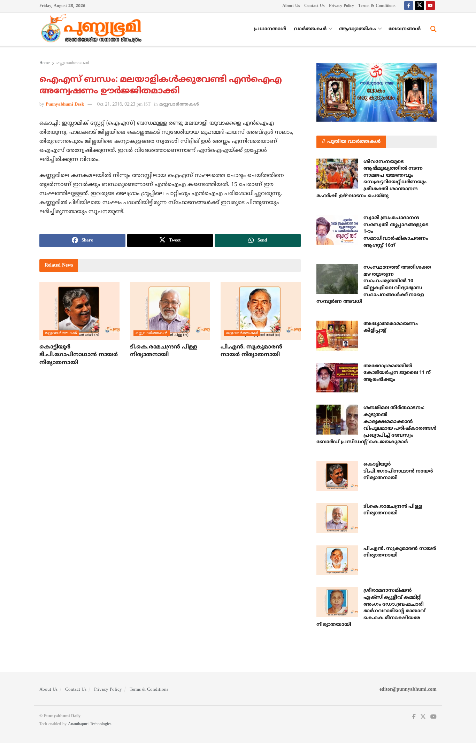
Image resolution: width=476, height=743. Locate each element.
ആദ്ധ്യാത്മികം (357, 29)
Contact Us (314, 6)
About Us (291, 6)
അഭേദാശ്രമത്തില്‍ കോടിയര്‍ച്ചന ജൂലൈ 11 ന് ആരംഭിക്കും (397, 373)
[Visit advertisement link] (376, 92)
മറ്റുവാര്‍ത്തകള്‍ (72, 63)
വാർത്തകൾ (310, 29)
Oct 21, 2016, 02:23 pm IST (124, 104)
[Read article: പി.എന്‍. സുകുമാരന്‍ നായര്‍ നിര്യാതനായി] (261, 310)
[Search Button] (433, 29)
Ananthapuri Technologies (90, 724)
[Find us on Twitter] (419, 6)
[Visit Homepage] (93, 29)
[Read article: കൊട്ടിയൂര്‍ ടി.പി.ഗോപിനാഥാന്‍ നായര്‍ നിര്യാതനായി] (79, 310)
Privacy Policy (341, 6)
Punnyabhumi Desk (65, 104)
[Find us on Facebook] (408, 6)
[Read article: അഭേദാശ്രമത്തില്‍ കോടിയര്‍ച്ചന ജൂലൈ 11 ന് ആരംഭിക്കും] (337, 378)
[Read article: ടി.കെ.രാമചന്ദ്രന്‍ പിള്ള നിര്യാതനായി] (170, 310)
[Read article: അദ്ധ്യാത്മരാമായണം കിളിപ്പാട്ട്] (337, 336)
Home (44, 63)
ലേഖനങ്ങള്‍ (405, 29)
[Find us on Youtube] (430, 6)
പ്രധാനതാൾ (270, 29)
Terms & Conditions (377, 6)
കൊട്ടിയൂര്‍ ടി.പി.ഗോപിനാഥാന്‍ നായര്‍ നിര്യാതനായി (78, 355)
